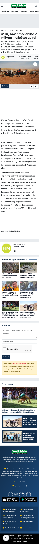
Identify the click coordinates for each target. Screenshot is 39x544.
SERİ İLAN (5, 11)
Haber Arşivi (27, 528)
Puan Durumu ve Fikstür (9, 523)
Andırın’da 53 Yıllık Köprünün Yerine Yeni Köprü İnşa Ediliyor (27, 275)
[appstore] (10, 500)
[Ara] (36, 6)
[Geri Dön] (6, 538)
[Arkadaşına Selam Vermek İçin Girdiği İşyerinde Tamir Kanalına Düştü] (28, 286)
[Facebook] (8, 494)
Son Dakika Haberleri (12, 528)
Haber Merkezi (18, 247)
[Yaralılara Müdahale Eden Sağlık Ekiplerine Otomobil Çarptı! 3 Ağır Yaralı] (10, 286)
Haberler (4, 30)
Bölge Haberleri (16, 30)
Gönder (6, 357)
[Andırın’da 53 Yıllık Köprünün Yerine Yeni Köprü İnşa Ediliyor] (28, 267)
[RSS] (30, 494)
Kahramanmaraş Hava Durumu (27, 510)
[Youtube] (23, 494)
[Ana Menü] (2, 6)
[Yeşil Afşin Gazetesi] (18, 6)
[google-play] (29, 500)
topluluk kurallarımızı (20, 363)
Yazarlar (23, 11)
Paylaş (6, 86)
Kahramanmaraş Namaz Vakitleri (9, 517)
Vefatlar (14, 11)
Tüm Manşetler (27, 521)
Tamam (25, 541)
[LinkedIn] (19, 494)
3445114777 (21, 482)
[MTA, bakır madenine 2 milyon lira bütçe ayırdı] (19, 72)
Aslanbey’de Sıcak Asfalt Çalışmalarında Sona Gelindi (9, 275)
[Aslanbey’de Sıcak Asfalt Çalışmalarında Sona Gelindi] (10, 267)
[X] (12, 494)
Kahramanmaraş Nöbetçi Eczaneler (9, 510)
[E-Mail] (14, 251)
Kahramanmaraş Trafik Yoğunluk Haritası (28, 517)
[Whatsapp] (26, 494)
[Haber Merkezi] (6, 248)
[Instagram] (16, 494)
